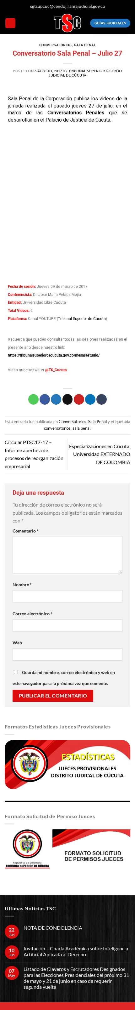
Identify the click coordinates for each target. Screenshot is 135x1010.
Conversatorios (55, 45)
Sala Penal (85, 45)
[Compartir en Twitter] (56, 399)
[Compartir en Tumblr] (101, 399)
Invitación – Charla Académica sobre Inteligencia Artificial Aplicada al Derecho (76, 951)
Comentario (26, 530)
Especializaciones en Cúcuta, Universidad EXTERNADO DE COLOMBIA (99, 454)
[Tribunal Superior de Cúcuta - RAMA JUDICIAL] (67, 23)
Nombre (22, 584)
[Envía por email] (67, 399)
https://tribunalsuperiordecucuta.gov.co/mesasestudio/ (54, 355)
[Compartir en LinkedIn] (90, 399)
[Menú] (10, 23)
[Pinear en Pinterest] (79, 399)
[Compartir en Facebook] (45, 399)
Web (17, 642)
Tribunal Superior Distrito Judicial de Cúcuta (85, 73)
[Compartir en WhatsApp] (33, 399)
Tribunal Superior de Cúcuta (82, 319)
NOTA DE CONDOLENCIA (53, 928)
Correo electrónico (32, 613)
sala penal (81, 428)
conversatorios (57, 428)
